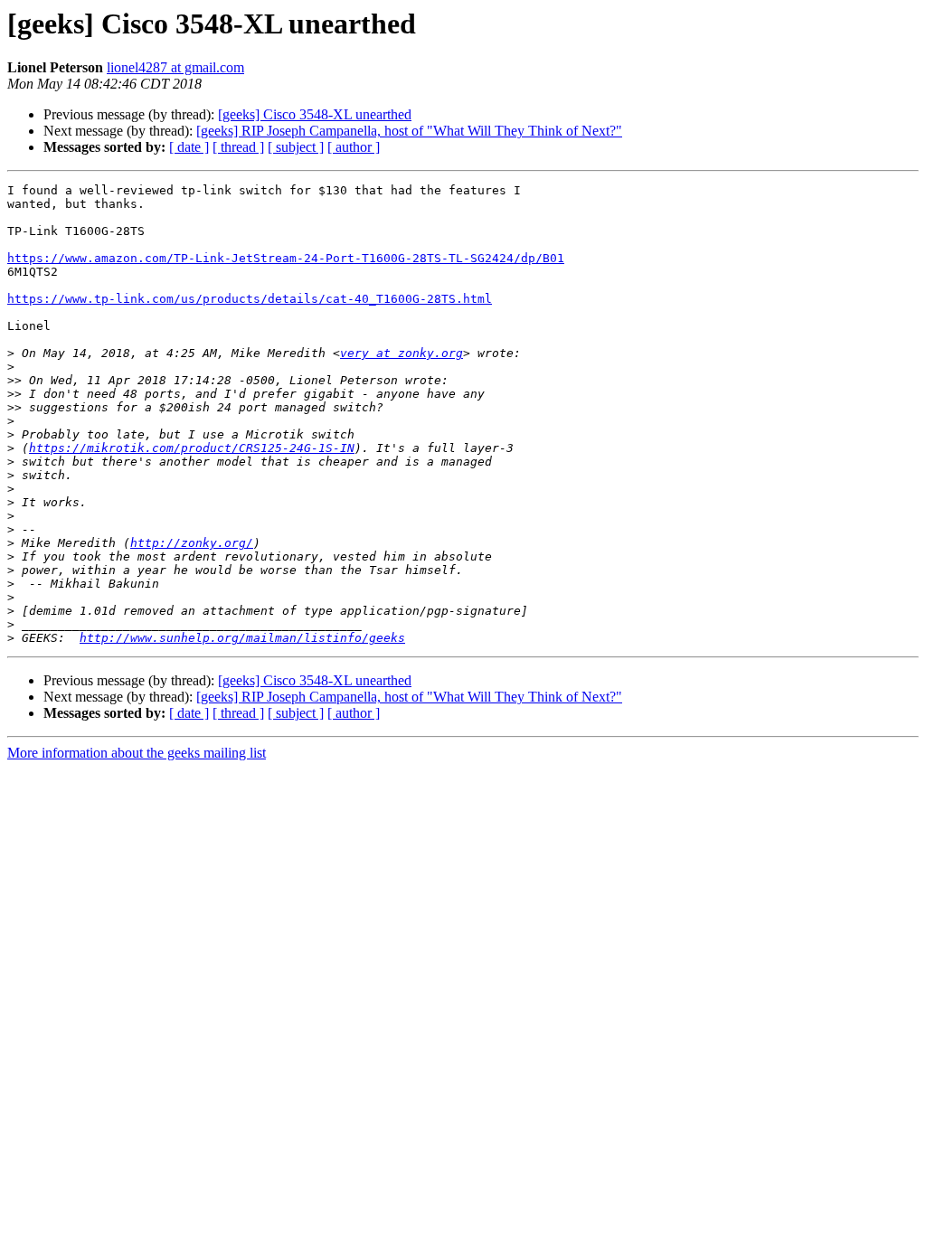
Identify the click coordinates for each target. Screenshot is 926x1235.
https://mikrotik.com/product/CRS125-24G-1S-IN (191, 448)
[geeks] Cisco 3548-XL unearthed (314, 114)
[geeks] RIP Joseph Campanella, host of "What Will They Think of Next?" (409, 130)
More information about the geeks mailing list (136, 752)
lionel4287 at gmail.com (175, 67)
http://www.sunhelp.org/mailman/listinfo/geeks (242, 638)
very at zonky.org (401, 353)
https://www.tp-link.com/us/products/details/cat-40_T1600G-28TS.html (249, 299)
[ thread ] (238, 147)
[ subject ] (296, 147)
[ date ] (189, 147)
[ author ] (353, 147)
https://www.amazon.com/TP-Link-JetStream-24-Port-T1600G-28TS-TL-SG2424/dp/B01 (285, 258)
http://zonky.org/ (191, 543)
